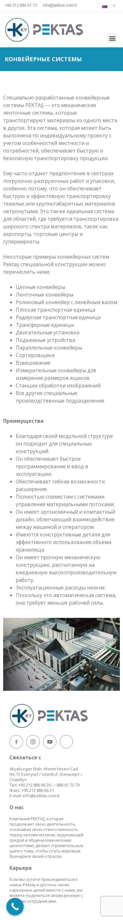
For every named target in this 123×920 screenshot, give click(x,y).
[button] (112, 38)
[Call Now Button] (15, 906)
